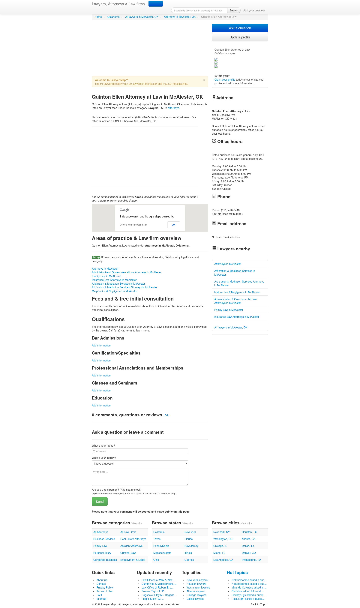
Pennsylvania (161, 546)
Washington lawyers (198, 587)
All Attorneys (100, 532)
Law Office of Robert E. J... (157, 587)
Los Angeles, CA (223, 560)
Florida (188, 539)
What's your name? (103, 445)
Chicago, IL (220, 546)
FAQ (99, 595)
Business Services (104, 539)
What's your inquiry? (104, 458)
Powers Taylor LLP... (154, 591)
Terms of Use (104, 591)
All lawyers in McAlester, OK (141, 17)
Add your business (254, 10)
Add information (101, 345)
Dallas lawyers (195, 599)
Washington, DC (222, 539)
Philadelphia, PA (251, 560)
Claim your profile (224, 79)
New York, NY (221, 532)
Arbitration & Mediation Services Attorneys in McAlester (124, 287)
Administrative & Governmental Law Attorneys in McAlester (127, 272)
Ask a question (240, 27)
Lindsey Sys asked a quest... (249, 595)
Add (167, 415)
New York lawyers (197, 580)
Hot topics (237, 572)
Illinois (188, 553)
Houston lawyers (196, 584)
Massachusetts (162, 553)
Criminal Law (128, 553)
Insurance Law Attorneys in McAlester (114, 280)
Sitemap (101, 599)
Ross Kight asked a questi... (248, 599)
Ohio (156, 560)
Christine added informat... (247, 591)
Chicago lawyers (196, 595)
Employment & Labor (132, 560)
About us (102, 580)
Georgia (189, 560)
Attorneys (173, 108)
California (159, 532)
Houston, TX (249, 532)
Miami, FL (219, 553)
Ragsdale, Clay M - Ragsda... (159, 595)
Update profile (240, 37)
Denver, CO (249, 553)
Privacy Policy (105, 587)
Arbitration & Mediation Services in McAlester (118, 283)
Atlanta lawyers (196, 591)
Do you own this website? (133, 224)
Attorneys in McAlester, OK (180, 17)
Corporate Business (105, 560)
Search (234, 10)
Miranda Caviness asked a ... (249, 587)
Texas (156, 539)
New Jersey (191, 546)
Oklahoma (113, 17)
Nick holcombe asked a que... (249, 580)
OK (173, 224)
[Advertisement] (150, 50)
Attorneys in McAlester (105, 268)
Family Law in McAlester (106, 276)
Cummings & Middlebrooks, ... (159, 584)
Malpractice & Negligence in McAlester (114, 291)
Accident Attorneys (131, 546)
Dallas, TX (248, 546)
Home (98, 17)
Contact (101, 584)
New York (190, 532)
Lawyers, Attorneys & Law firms (118, 3)
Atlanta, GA (248, 539)
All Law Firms (128, 532)
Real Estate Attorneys (133, 539)
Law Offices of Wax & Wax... (158, 580)
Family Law (100, 546)
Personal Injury (102, 553)
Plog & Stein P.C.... (153, 599)
